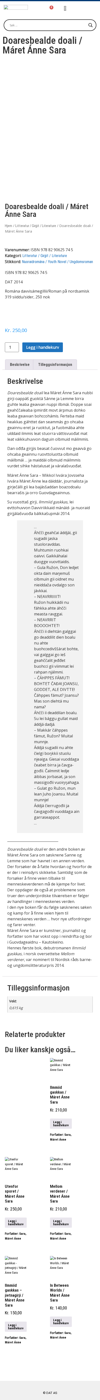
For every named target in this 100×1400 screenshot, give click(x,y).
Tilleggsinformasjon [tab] (55, 364)
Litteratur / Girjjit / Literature (35, 226)
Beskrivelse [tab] (20, 364)
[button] (86, 9)
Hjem (8, 226)
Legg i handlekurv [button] (61, 1123)
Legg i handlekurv (42, 347)
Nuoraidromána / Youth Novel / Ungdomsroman (57, 261)
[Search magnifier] (90, 25)
